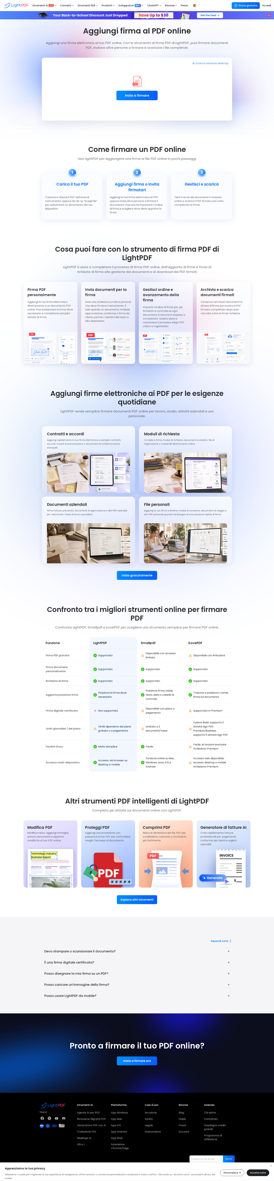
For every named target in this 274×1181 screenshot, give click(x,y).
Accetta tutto (258, 1172)
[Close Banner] (269, 15)
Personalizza (231, 1172)
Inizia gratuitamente (137, 575)
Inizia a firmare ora (137, 1061)
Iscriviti (228, 1158)
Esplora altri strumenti (137, 900)
